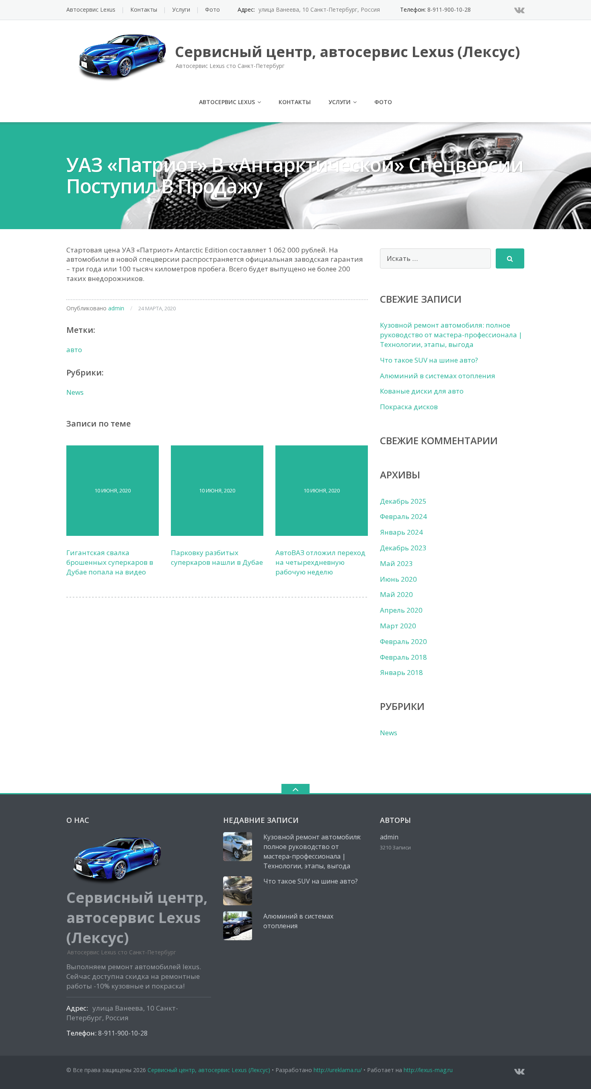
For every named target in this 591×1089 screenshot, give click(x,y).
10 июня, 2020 (112, 490)
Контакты (143, 9)
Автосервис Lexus (90, 9)
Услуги (181, 9)
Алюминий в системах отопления (437, 375)
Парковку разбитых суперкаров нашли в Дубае (217, 557)
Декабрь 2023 (403, 547)
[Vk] (519, 9)
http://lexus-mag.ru (428, 1070)
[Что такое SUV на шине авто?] (237, 890)
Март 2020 (398, 625)
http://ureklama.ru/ (338, 1070)
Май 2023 (396, 563)
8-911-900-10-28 (449, 9)
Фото (212, 9)
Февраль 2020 (403, 641)
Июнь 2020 (398, 579)
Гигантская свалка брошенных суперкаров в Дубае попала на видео (109, 562)
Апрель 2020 (401, 610)
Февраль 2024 (403, 516)
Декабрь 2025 (403, 501)
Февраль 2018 (403, 657)
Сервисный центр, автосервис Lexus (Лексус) (209, 1070)
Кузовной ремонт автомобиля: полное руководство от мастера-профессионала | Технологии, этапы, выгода (451, 334)
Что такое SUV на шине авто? (429, 360)
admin (116, 308)
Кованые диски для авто (422, 391)
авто (74, 349)
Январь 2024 (401, 532)
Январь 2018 (401, 672)
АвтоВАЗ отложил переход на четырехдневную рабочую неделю (320, 562)
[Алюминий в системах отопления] (237, 925)
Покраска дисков (409, 406)
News (75, 392)
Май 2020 (396, 594)
